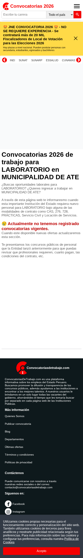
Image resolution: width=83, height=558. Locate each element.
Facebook (19, 503)
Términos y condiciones (19, 454)
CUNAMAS (68, 60)
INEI (12, 60)
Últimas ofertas (14, 446)
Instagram (19, 511)
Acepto (41, 551)
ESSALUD (52, 60)
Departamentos (14, 439)
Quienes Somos (14, 416)
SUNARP (36, 60)
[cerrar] (75, 38)
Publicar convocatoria (18, 423)
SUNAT (23, 60)
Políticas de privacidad (18, 462)
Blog (7, 431)
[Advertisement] (41, 106)
